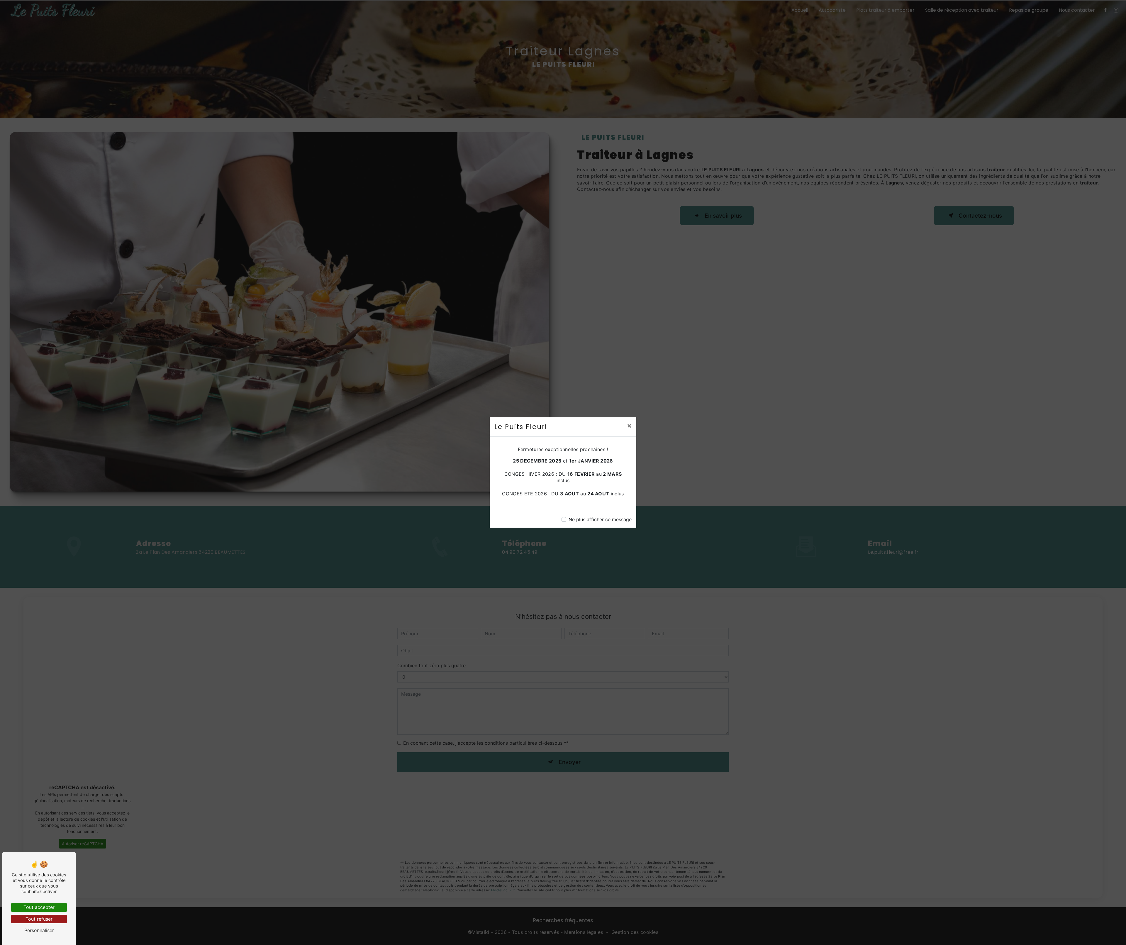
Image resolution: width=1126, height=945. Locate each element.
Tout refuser (39, 919)
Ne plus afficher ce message (600, 519)
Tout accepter (39, 907)
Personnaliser (39, 930)
